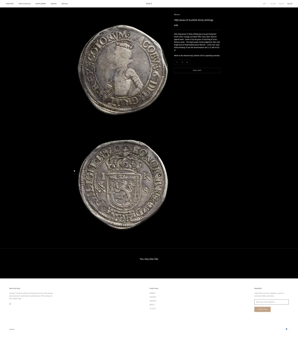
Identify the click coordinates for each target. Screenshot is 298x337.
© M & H (11, 329)
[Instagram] (10, 303)
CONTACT (153, 297)
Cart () (289, 4)
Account (273, 4)
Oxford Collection (25, 4)
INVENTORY (10, 4)
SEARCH (152, 293)
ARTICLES (64, 4)
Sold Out (197, 70)
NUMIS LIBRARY (41, 4)
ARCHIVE (54, 4)
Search (281, 4)
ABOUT (152, 305)
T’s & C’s (153, 309)
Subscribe (262, 309)
